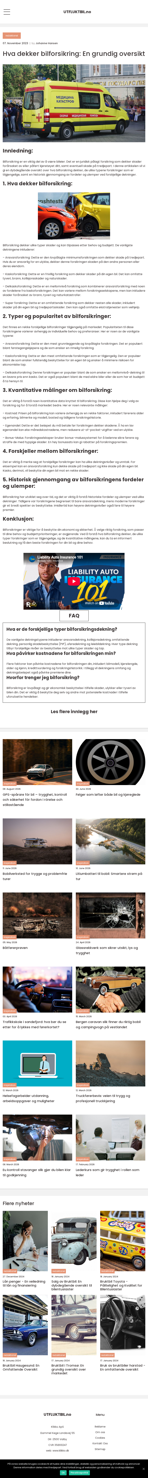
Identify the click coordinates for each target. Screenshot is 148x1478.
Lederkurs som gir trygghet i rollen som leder (107, 1172)
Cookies (100, 1438)
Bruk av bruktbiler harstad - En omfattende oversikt (122, 1367)
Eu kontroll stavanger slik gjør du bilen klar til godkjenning (37, 1172)
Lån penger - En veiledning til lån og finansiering (24, 1283)
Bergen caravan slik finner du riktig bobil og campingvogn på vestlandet (108, 1024)
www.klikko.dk (61, 1450)
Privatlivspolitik (79, 1472)
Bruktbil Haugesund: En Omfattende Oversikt (21, 1367)
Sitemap (100, 1449)
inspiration (10, 783)
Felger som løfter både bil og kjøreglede (108, 794)
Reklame (100, 1426)
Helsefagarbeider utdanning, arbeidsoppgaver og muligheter (29, 1098)
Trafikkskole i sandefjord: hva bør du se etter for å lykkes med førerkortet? (34, 1024)
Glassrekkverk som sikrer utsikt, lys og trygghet (107, 950)
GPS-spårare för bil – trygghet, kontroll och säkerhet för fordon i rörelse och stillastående (35, 799)
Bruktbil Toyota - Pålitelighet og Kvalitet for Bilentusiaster (121, 1285)
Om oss (100, 1432)
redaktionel (12, 35)
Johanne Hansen (47, 43)
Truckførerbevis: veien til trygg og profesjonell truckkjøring (103, 1098)
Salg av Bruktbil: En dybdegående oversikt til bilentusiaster (71, 1285)
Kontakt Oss (100, 1443)
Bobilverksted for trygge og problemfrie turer (35, 876)
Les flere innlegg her (74, 711)
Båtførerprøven (15, 947)
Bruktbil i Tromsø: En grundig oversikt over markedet (68, 1369)
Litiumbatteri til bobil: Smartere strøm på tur (109, 876)
